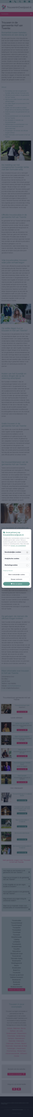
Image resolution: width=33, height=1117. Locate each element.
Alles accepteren (17, 584)
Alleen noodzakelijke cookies (16, 574)
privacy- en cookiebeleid (18, 545)
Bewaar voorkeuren (16, 579)
